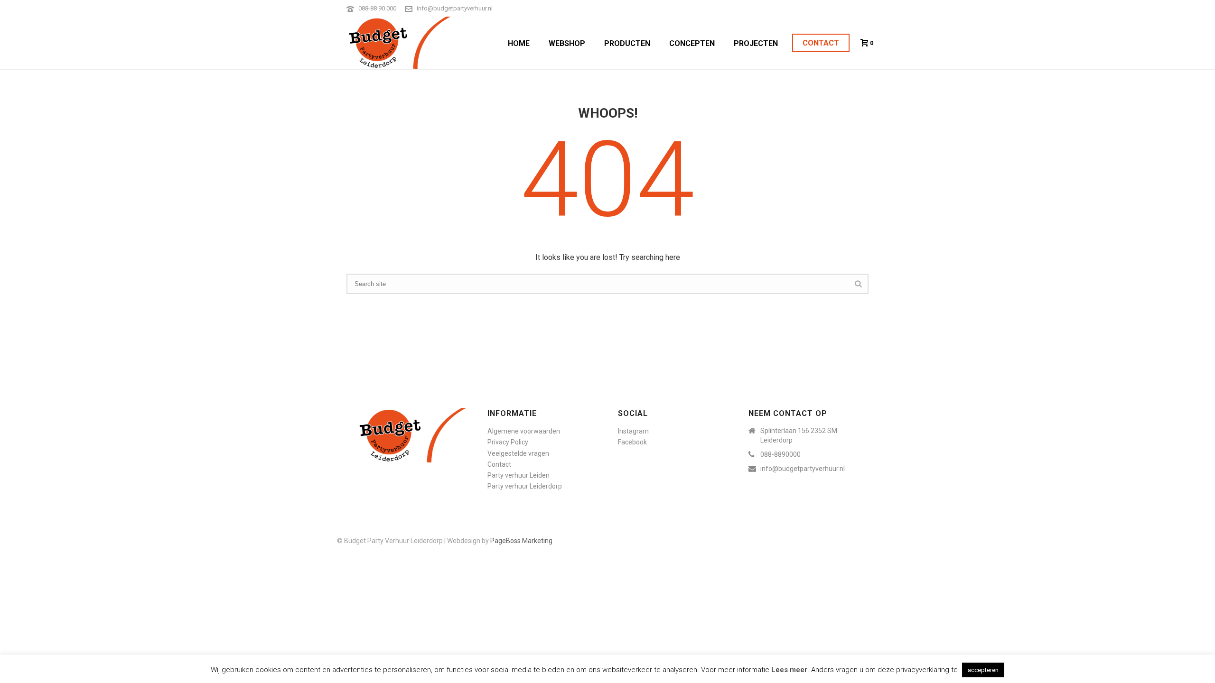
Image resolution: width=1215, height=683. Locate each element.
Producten (627, 43)
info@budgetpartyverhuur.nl (455, 8)
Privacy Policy (507, 442)
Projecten (756, 43)
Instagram (633, 431)
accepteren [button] (983, 670)
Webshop (567, 43)
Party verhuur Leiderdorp (524, 486)
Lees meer (789, 669)
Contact (821, 42)
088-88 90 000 (377, 8)
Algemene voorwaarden (523, 431)
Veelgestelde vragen (518, 453)
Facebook (632, 442)
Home (519, 43)
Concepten (692, 43)
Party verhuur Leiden (518, 475)
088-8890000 (780, 454)
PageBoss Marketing (521, 541)
